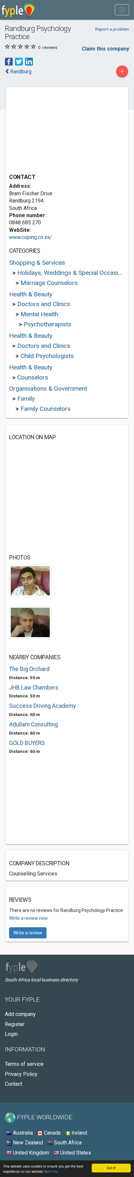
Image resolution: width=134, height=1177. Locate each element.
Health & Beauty (30, 294)
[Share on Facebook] (9, 61)
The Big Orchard (29, 669)
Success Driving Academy (42, 706)
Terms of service (24, 1064)
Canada (51, 1133)
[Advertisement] (58, 131)
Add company (20, 1014)
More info (51, 1171)
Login (11, 1034)
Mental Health (39, 314)
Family (26, 398)
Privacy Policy (21, 1074)
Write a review (27, 932)
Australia (22, 1133)
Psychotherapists (47, 324)
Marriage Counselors (49, 283)
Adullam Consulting (33, 724)
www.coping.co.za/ (30, 237)
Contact (13, 1084)
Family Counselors (45, 408)
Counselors (32, 377)
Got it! (111, 1167)
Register (14, 1024)
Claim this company (105, 49)
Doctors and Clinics (43, 304)
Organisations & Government (48, 388)
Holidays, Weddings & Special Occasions (72, 272)
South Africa (67, 1143)
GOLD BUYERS (27, 743)
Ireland (78, 1133)
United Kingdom (30, 1153)
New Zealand (27, 1143)
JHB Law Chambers (34, 687)
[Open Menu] (122, 9)
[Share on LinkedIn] (29, 61)
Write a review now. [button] (28, 918)
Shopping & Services (37, 262)
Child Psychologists (47, 356)
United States (75, 1153)
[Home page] (18, 10)
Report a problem (112, 29)
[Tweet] (19, 61)
